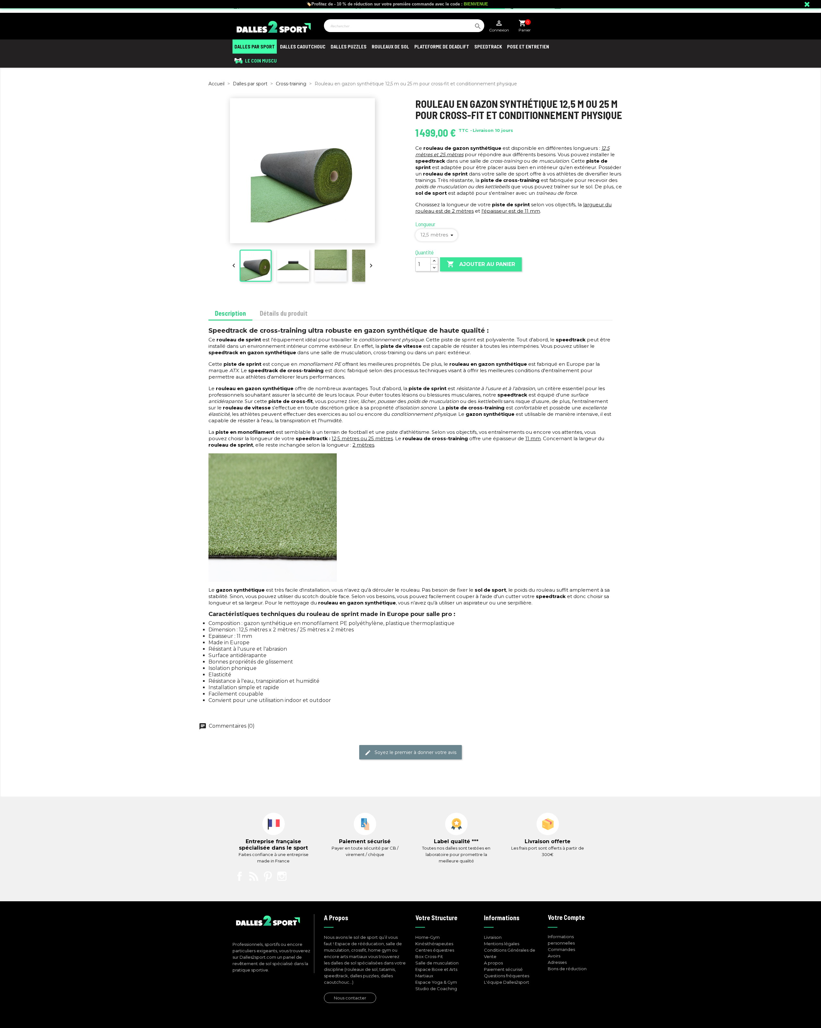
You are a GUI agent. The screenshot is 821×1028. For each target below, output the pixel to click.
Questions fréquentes (506, 975)
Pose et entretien (528, 46)
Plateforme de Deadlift (441, 46)
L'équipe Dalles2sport (506, 982)
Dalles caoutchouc (303, 46)
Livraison (493, 937)
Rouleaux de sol (390, 46)
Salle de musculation (437, 962)
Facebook (239, 876)
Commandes (561, 949)
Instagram (281, 876)
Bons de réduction (567, 968)
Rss (253, 876)
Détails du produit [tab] (284, 313)
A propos (493, 962)
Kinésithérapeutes (434, 943)
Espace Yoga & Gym (436, 982)
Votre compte (566, 917)
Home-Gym (427, 937)
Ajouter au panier (481, 264)
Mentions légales (501, 943)
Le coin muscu (260, 61)
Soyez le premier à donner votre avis (410, 753)
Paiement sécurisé (503, 969)
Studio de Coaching (436, 988)
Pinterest (267, 876)
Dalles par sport (254, 46)
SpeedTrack (488, 46)
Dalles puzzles (349, 46)
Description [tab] (230, 313)
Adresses (557, 962)
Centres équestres (434, 950)
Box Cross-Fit (429, 956)
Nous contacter (350, 997)
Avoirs (554, 955)
